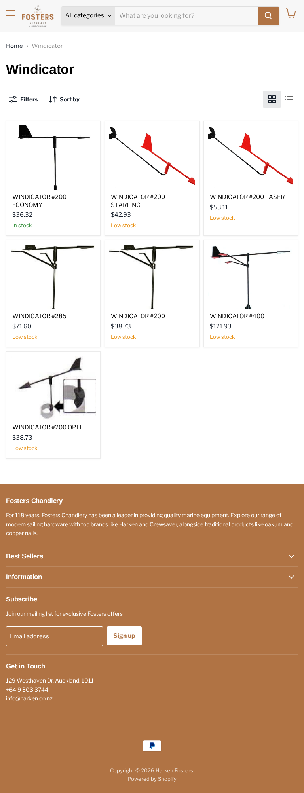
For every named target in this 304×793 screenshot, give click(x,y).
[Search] (268, 16)
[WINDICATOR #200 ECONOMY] (53, 157)
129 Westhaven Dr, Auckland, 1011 (50, 680)
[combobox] (186, 16)
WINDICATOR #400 (237, 316)
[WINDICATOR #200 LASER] (250, 157)
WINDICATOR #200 (138, 316)
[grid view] (272, 99)
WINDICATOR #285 (39, 316)
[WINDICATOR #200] (151, 276)
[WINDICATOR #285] (53, 276)
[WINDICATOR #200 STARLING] (151, 157)
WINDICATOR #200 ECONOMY (39, 201)
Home (14, 46)
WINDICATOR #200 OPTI (46, 427)
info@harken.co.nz (29, 698)
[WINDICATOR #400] (250, 276)
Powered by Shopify (152, 779)
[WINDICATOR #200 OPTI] (53, 388)
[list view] (289, 99)
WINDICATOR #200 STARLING (138, 201)
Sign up (124, 635)
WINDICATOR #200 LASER (247, 197)
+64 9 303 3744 (27, 689)
